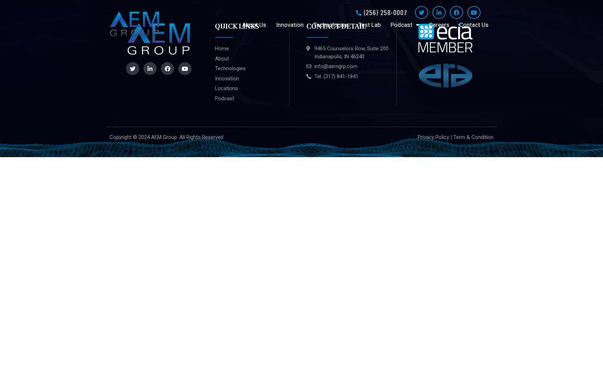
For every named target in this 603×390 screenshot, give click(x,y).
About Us (254, 24)
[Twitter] (421, 12)
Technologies (331, 24)
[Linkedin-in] (439, 12)
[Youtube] (474, 12)
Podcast (401, 24)
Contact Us (474, 24)
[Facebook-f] (456, 12)
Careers (439, 24)
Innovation (290, 24)
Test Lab (369, 24)
